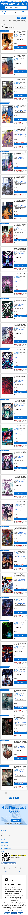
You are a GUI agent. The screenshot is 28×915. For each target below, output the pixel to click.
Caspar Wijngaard (17, 255)
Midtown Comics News (6, 835)
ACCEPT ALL (14, 913)
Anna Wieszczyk (22, 37)
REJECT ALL (21, 913)
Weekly (7, 823)
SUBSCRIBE (16, 820)
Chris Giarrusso (22, 579)
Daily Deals (13, 823)
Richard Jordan (21, 556)
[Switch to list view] (13, 13)
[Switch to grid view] (15, 13)
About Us (3, 830)
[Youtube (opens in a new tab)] (15, 868)
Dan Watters (21, 253)
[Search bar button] (25, 7)
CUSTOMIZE (7, 913)
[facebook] (4, 868)
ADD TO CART (20, 47)
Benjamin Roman (22, 533)
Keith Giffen (21, 532)
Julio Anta (21, 36)
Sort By (4, 12)
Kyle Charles (21, 697)
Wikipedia (3, 833)
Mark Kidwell (21, 695)
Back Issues (20, 823)
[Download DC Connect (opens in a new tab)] (14, 863)
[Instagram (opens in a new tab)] (20, 868)
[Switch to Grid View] (6, 793)
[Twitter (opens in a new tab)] (9, 868)
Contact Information (5, 832)
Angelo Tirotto (22, 555)
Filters (24, 12)
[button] (18, 4)
